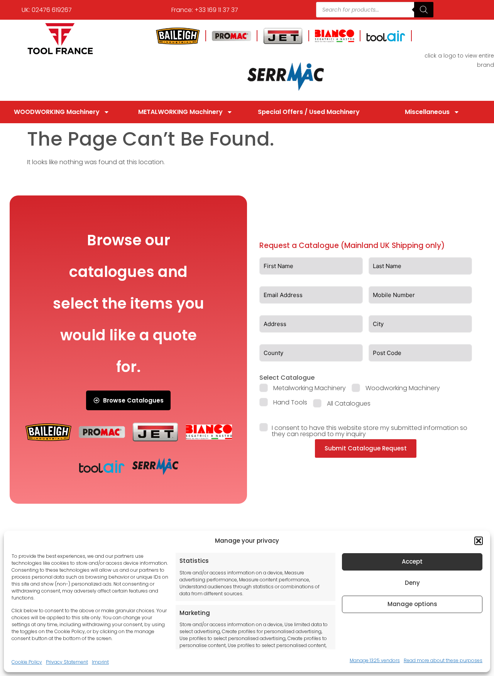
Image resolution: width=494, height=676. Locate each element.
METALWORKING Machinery (180, 111)
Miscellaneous (427, 111)
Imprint (100, 662)
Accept (412, 561)
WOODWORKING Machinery (57, 111)
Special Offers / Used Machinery (309, 111)
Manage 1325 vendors (375, 660)
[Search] (423, 9)
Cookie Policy (27, 662)
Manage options (412, 604)
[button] (478, 541)
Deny (412, 583)
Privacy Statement (67, 662)
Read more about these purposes (443, 660)
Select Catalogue (287, 377)
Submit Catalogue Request (366, 448)
